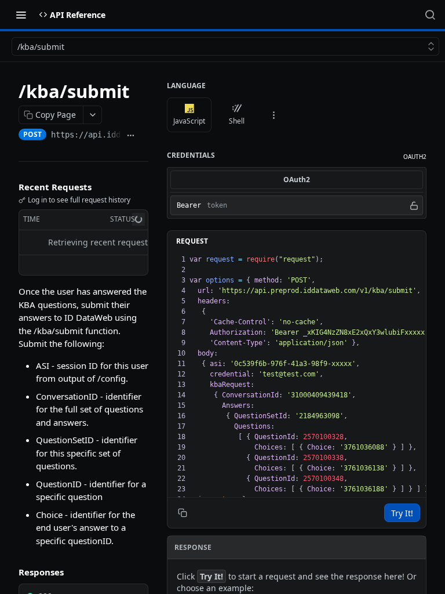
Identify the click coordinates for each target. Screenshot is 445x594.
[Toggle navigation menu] (21, 14)
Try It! (402, 513)
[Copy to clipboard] (144, 136)
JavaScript (189, 121)
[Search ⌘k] (430, 14)
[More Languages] (273, 115)
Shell (237, 121)
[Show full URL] (130, 136)
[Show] (414, 205)
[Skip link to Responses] (10, 571)
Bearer (189, 205)
